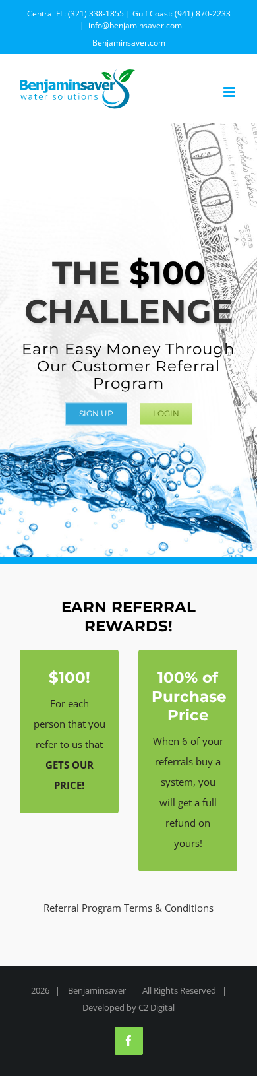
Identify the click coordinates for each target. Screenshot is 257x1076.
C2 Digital (156, 1007)
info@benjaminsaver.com (135, 25)
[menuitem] (129, 42)
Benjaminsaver (97, 990)
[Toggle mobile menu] (230, 92)
